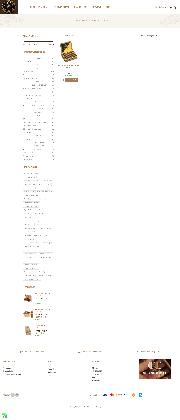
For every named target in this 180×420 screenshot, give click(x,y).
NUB (38, 115)
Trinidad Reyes (40, 325)
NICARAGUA (38, 112)
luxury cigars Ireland (30, 253)
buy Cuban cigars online (44, 191)
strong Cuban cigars (45, 275)
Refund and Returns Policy (12, 374)
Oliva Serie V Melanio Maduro (32, 129)
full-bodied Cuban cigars (31, 243)
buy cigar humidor (44, 184)
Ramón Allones (39, 142)
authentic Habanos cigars (31, 180)
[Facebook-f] (13, 395)
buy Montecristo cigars (31, 195)
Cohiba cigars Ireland (41, 213)
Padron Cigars (27, 132)
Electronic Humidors (30, 78)
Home (72, 21)
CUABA (38, 68)
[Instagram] (17, 395)
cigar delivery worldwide (31, 202)
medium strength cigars (31, 257)
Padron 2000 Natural (42, 293)
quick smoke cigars (30, 272)
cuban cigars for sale (30, 228)
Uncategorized (28, 159)
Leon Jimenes (27, 98)
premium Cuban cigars (31, 268)
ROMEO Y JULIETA (39, 146)
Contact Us (52, 372)
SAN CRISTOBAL (38, 149)
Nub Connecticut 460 (42, 309)
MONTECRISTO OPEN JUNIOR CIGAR (68, 67)
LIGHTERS (38, 102)
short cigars (43, 272)
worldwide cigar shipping (32, 279)
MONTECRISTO (80, 21)
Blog (49, 375)
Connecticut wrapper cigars (32, 221)
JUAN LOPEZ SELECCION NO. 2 (33, 88)
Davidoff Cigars (28, 71)
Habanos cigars (47, 243)
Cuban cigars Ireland (46, 228)
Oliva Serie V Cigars (29, 125)
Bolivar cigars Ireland (30, 184)
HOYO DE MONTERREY (39, 85)
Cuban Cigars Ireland (89, 407)
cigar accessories (44, 199)
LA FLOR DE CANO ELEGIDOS (33, 95)
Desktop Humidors (29, 75)
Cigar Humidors (28, 61)
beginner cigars (47, 180)
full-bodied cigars (29, 239)
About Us (51, 369)
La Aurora (26, 92)
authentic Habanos (29, 177)
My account (7, 368)
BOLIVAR (39, 58)
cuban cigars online (30, 232)
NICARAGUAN (96, 380)
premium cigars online (31, 264)
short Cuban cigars (30, 275)
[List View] (61, 35)
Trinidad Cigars (28, 156)
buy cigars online (29, 188)
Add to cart (72, 80)
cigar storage (28, 213)
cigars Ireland (43, 210)
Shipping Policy (8, 371)
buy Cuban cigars (29, 191)
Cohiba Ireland (28, 217)
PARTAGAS (38, 136)
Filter (50, 44)
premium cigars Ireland (31, 261)
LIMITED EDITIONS (38, 105)
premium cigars (46, 257)
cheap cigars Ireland (30, 199)
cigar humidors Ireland (31, 206)
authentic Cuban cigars (31, 173)
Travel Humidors (28, 153)
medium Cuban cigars (45, 253)
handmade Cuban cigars (31, 246)
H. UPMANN (39, 82)
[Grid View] (58, 35)
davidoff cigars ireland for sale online (35, 235)
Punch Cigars (27, 139)
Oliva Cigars (27, 119)
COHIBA (38, 65)
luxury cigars (42, 250)
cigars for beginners (30, 210)
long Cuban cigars (29, 250)
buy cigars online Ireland (44, 188)
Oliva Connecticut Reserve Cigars (34, 122)
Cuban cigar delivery (42, 224)
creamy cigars (28, 224)
